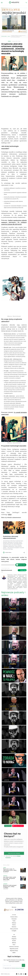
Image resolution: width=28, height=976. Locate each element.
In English (14, 930)
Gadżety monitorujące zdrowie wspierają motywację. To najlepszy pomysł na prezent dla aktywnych (14, 222)
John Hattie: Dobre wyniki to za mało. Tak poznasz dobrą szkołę (9, 878)
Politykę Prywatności (20, 968)
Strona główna (4, 36)
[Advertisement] (14, 113)
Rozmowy (14, 926)
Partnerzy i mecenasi (14, 946)
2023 (9, 514)
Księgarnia (14, 938)
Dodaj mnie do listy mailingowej (14, 853)
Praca (14, 944)
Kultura (14, 924)
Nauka (9, 36)
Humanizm (14, 918)
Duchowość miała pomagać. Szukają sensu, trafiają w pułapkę (10, 886)
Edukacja (14, 922)
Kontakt (14, 940)
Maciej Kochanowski (6, 570)
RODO (14, 952)
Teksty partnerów (14, 928)
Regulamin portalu (14, 948)
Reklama (14, 942)
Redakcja (14, 936)
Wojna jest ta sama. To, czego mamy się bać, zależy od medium (9, 870)
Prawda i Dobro (14, 916)
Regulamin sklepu (14, 950)
